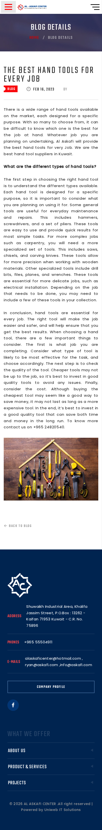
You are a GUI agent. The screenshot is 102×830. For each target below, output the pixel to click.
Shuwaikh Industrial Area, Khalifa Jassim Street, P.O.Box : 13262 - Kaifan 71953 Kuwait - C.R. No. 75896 (56, 616)
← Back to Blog (18, 526)
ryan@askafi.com (41, 664)
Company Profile (51, 687)
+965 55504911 (38, 642)
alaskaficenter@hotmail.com (53, 658)
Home (34, 38)
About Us (17, 751)
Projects (17, 783)
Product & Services (27, 767)
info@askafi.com (76, 664)
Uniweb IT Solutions (62, 809)
